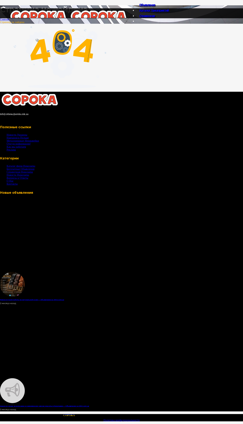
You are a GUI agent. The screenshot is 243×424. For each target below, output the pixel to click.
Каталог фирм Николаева (21, 166)
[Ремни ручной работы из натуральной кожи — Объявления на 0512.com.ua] (12, 295)
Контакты (12, 183)
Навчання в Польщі (18, 137)
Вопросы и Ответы (17, 178)
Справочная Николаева (20, 172)
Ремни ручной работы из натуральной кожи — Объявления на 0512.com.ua (32, 300)
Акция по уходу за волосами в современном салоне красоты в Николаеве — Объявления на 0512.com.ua (44, 406)
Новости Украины (17, 134)
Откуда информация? (19, 143)
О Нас (10, 180)
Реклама (11, 149)
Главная (4, 19)
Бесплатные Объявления (20, 169)
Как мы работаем (16, 146)
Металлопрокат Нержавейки (23, 140)
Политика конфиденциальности (121, 420)
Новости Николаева (18, 175)
